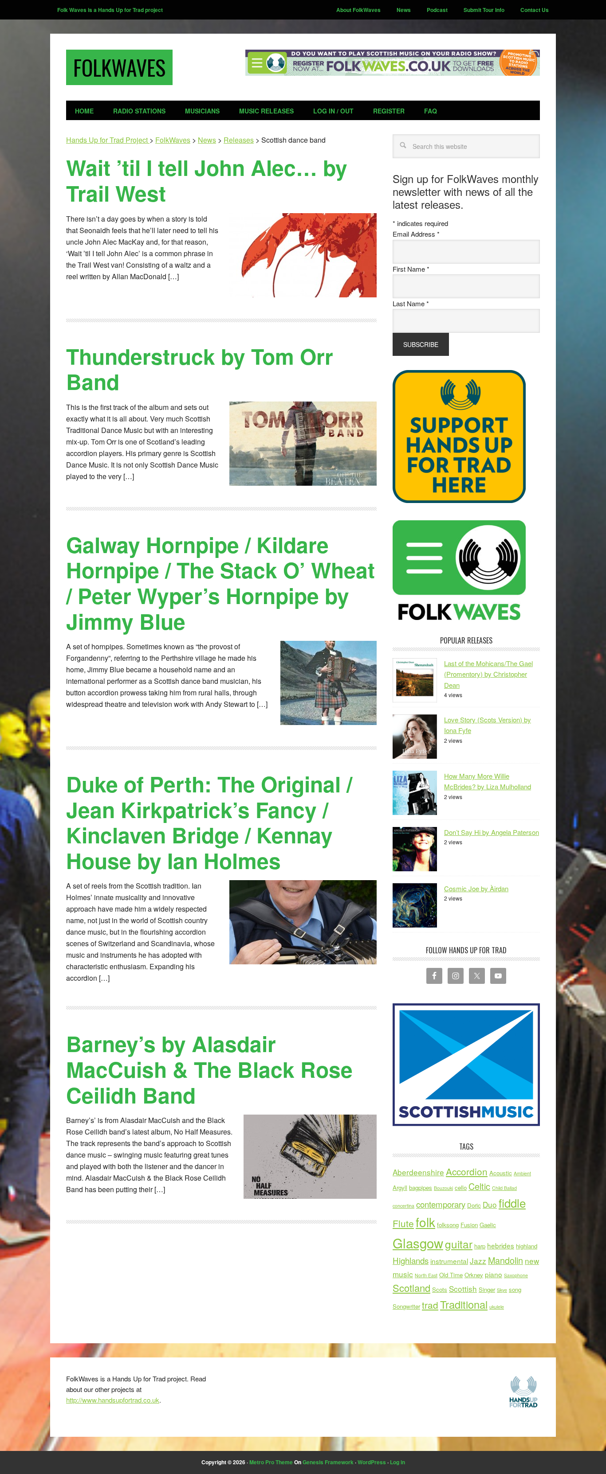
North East (426, 1275)
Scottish (463, 1288)
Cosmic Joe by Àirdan (476, 888)
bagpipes (420, 1187)
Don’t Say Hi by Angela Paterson (491, 832)
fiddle (512, 1202)
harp (479, 1246)
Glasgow (418, 1242)
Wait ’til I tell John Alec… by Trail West (206, 180)
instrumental (449, 1261)
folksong (448, 1225)
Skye (502, 1290)
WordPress (372, 1462)
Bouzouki (443, 1188)
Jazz (478, 1260)
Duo (490, 1204)
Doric (474, 1205)
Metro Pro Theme (271, 1462)
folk (425, 1222)
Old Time (451, 1275)
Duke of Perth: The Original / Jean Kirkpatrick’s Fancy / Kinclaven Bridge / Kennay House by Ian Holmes (209, 822)
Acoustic (500, 1173)
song (515, 1289)
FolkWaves (119, 67)
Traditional (464, 1304)
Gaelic (488, 1225)
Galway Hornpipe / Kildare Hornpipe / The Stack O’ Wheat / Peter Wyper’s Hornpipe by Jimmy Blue (220, 582)
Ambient (522, 1173)
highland (526, 1246)
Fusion (469, 1225)
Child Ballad (504, 1188)
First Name (411, 268)
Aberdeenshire (418, 1172)
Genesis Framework (328, 1462)
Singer (487, 1289)
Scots (439, 1289)
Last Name (411, 303)
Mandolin (505, 1260)
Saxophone (516, 1275)
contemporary (440, 1204)
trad (430, 1304)
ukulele (496, 1306)
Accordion (467, 1171)
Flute (403, 1223)
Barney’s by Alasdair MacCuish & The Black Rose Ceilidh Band (209, 1069)
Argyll (400, 1187)
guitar (458, 1244)
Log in (397, 1462)
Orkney (473, 1275)
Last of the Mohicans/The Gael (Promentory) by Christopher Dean (488, 674)
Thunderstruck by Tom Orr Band (199, 369)
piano (493, 1274)
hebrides (500, 1245)
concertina (403, 1205)
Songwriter (406, 1306)
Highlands (411, 1260)
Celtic (479, 1186)
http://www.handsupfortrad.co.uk (112, 1399)
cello (461, 1187)
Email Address (416, 233)
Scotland (411, 1288)
